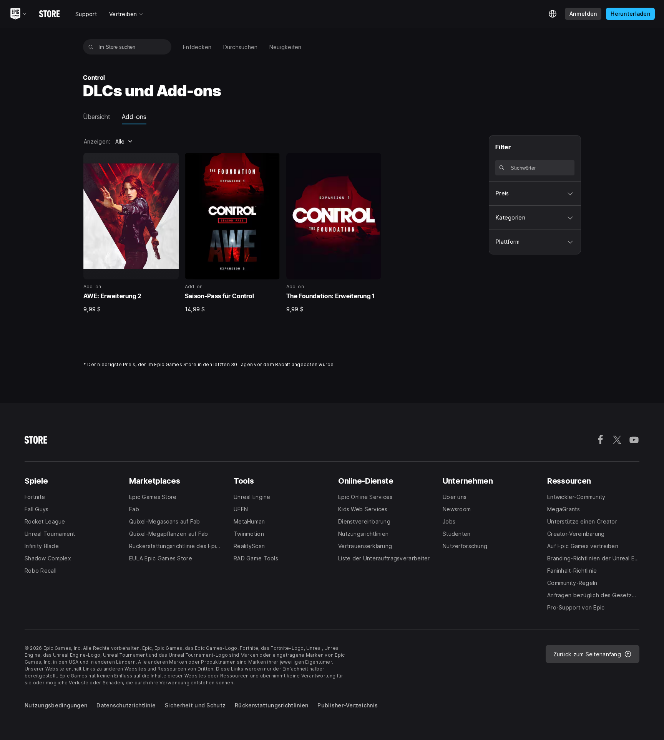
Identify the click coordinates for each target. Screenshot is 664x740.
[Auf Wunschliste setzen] (170, 161)
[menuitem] (197, 47)
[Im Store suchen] (90, 47)
